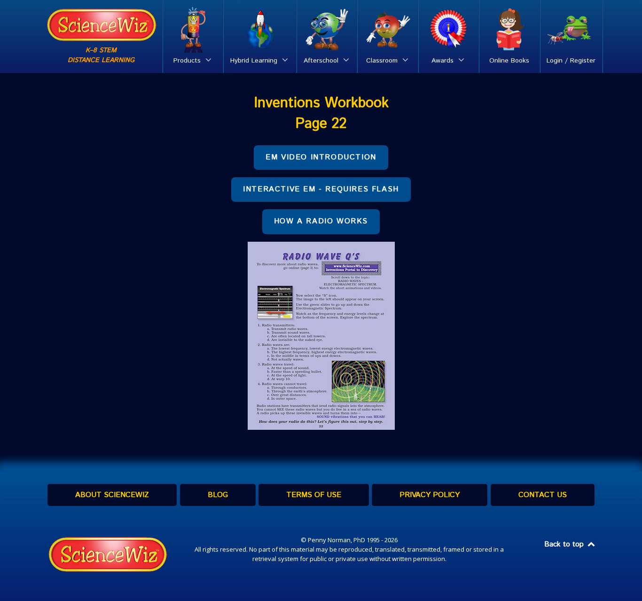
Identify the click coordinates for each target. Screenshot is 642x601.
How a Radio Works (321, 221)
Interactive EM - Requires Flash (321, 189)
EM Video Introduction (321, 157)
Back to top (565, 544)
